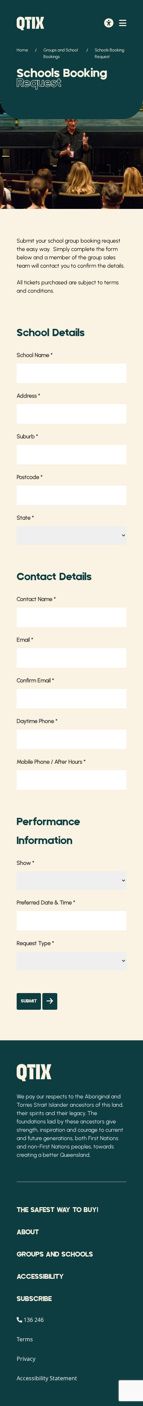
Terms (25, 1339)
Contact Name (36, 599)
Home (22, 50)
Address (28, 395)
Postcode (30, 477)
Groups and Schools (55, 1254)
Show (25, 863)
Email (25, 639)
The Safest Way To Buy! (57, 1210)
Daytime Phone (37, 721)
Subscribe (34, 1299)
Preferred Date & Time (46, 902)
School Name (35, 355)
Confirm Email (35, 680)
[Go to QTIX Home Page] (30, 23)
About (28, 1232)
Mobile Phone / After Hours (51, 761)
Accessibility (40, 1277)
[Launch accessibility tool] (108, 23)
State (25, 517)
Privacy (26, 1359)
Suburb (27, 436)
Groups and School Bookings (60, 53)
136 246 (34, 1320)
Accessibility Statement (47, 1378)
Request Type (35, 943)
